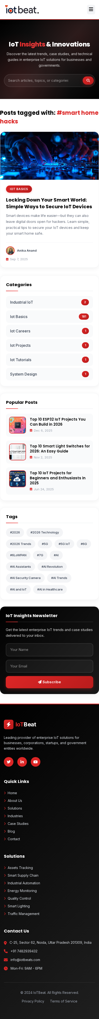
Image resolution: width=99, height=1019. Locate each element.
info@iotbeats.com (25, 960)
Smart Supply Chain (23, 875)
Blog (11, 831)
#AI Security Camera (25, 578)
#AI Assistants (20, 566)
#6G (84, 544)
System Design (23, 374)
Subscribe (51, 682)
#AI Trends (59, 578)
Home (12, 793)
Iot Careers (20, 331)
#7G (40, 555)
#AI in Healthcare (50, 589)
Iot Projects (20, 345)
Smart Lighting (19, 906)
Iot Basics (18, 316)
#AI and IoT (18, 589)
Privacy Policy (33, 1001)
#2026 (15, 532)
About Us (15, 801)
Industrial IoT (21, 302)
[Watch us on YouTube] (35, 762)
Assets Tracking (20, 868)
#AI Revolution (52, 566)
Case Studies (18, 824)
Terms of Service (63, 1001)
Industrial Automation (24, 883)
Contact (14, 839)
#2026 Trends (20, 544)
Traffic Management (23, 914)
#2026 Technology (45, 532)
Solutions (15, 808)
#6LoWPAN (18, 555)
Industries (15, 816)
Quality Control (19, 898)
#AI (56, 555)
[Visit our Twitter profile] (8, 762)
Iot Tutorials (20, 359)
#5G (45, 544)
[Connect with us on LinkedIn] (22, 762)
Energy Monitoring (22, 891)
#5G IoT (64, 544)
